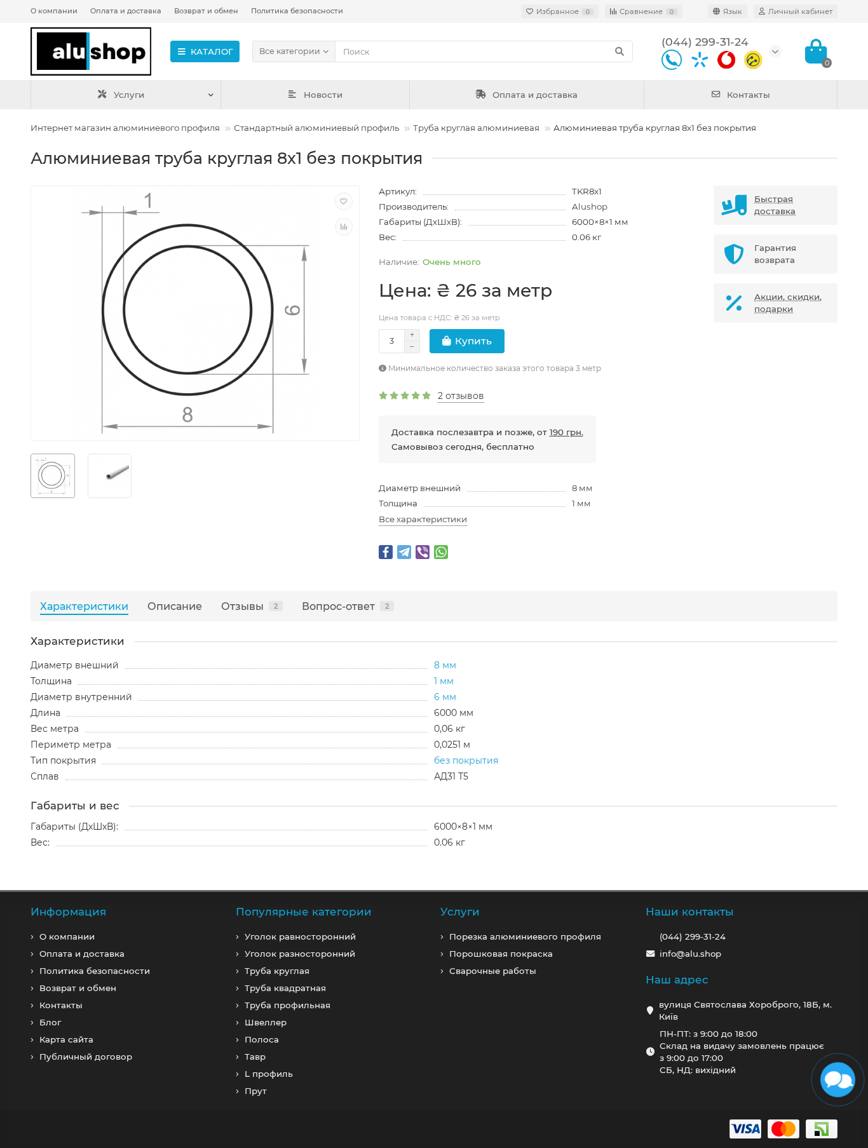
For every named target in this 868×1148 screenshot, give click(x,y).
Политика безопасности (297, 10)
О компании (54, 10)
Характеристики (84, 606)
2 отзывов (461, 396)
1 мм (581, 503)
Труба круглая (277, 971)
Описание (174, 606)
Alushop (589, 206)
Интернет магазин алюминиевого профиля (125, 128)
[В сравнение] (344, 227)
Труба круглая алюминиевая (476, 128)
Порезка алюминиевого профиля (525, 936)
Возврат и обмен (206, 10)
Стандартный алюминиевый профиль (316, 128)
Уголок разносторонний (300, 954)
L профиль (269, 1074)
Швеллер (266, 1022)
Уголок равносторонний (300, 936)
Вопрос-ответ (345, 606)
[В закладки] (344, 201)
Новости (323, 95)
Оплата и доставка (125, 10)
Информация (68, 911)
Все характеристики (423, 519)
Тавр (255, 1056)
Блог (50, 1022)
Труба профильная (287, 1005)
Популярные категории (304, 911)
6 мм (445, 697)
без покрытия (466, 760)
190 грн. (566, 432)
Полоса (262, 1039)
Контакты (748, 95)
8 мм (582, 488)
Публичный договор (85, 1056)
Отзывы (249, 606)
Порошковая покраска (501, 954)
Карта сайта (66, 1039)
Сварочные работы (492, 971)
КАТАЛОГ (212, 51)
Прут (256, 1091)
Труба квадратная (285, 988)
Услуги (129, 95)
